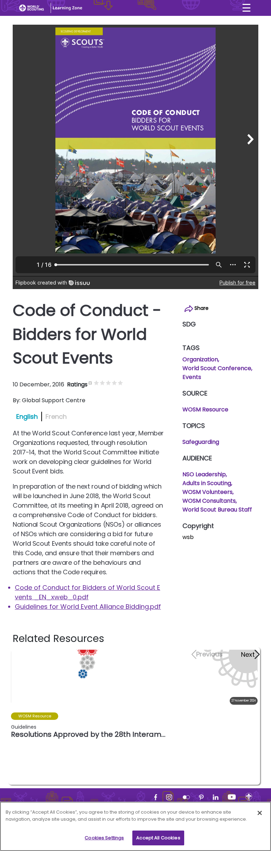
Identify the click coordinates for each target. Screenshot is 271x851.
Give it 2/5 (103, 382)
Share (201, 308)
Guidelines (23, 726)
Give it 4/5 (115, 382)
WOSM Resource (205, 409)
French (56, 416)
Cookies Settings (104, 837)
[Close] (259, 813)
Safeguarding (200, 442)
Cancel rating (91, 382)
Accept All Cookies (158, 837)
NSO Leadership (204, 474)
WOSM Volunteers (207, 492)
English (27, 416)
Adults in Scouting (206, 483)
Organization (200, 359)
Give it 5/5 (121, 382)
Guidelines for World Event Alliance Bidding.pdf (88, 606)
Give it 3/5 (109, 382)
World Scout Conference (216, 368)
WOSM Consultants (209, 501)
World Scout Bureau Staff (217, 510)
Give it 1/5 (97, 382)
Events (191, 377)
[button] (250, 654)
